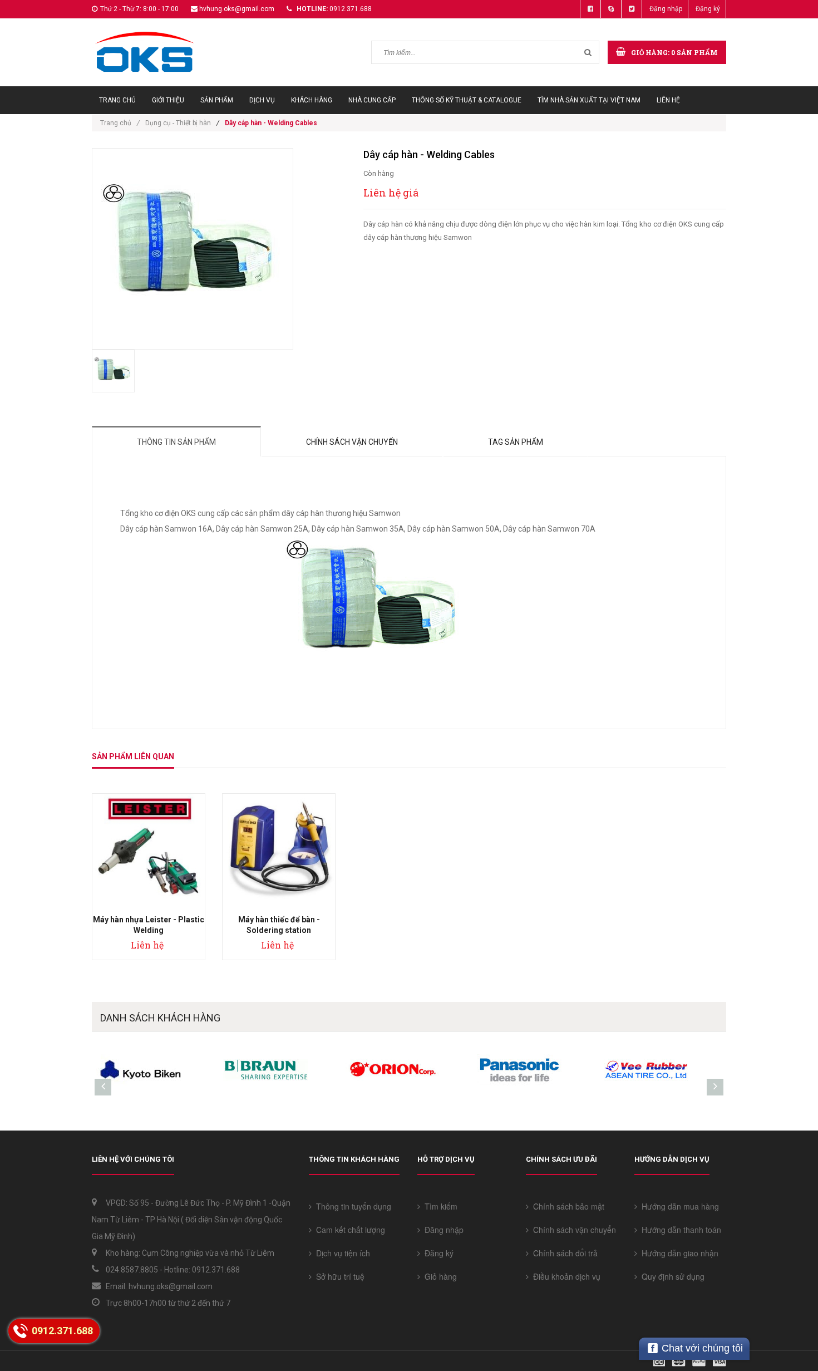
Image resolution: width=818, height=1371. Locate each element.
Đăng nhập (665, 9)
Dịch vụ (262, 100)
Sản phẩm (216, 100)
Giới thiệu (168, 100)
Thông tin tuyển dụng (351, 1206)
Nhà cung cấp (372, 100)
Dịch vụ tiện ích (341, 1253)
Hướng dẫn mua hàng (678, 1206)
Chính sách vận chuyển (352, 442)
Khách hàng (311, 100)
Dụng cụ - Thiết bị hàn (178, 123)
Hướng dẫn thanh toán (679, 1229)
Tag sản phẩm (515, 442)
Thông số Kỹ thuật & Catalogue (466, 100)
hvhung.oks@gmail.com (236, 9)
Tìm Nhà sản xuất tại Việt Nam (589, 100)
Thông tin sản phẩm (176, 442)
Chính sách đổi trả (563, 1253)
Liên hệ (668, 100)
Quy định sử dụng (670, 1276)
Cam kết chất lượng (348, 1229)
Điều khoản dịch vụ (564, 1276)
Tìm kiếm (438, 1206)
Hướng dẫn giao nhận (677, 1253)
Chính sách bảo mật (566, 1206)
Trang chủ (117, 100)
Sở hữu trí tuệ (338, 1276)
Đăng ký (708, 9)
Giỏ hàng (438, 1276)
